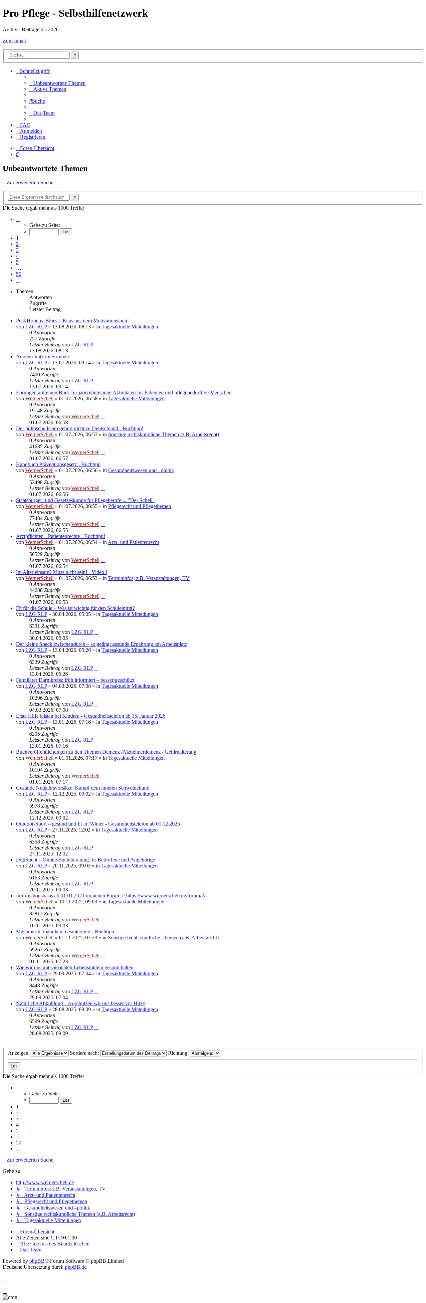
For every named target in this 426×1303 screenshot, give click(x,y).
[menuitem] (57, 83)
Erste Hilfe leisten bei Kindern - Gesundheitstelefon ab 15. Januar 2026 (90, 716)
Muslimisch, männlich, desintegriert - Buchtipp (65, 931)
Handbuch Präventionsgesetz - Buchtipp (58, 464)
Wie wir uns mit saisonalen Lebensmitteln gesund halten (74, 967)
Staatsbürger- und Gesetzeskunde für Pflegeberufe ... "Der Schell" (85, 500)
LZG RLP (36, 326)
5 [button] (17, 262)
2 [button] (17, 244)
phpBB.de (76, 1267)
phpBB (37, 1261)
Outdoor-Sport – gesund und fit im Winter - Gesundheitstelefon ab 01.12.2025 (98, 824)
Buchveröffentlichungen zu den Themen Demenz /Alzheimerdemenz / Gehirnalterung (106, 752)
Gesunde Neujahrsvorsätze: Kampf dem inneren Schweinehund (82, 788)
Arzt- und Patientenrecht (133, 542)
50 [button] (18, 274)
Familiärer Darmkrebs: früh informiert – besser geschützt (75, 680)
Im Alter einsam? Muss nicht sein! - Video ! (61, 572)
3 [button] (17, 250)
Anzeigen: (19, 1053)
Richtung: (179, 1053)
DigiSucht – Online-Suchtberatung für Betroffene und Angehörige (85, 859)
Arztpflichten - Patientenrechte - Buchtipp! (60, 536)
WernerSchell (39, 398)
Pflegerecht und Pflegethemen (139, 506)
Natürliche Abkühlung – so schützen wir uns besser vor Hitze (80, 1003)
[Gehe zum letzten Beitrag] (96, 344)
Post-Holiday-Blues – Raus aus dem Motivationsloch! (72, 320)
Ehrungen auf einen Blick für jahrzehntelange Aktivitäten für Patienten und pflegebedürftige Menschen (124, 392)
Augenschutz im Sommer (42, 356)
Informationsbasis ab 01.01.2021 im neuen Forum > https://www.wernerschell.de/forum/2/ (110, 895)
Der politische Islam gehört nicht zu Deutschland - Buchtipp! (79, 428)
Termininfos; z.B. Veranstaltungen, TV (149, 578)
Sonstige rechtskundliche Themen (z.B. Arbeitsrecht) (163, 434)
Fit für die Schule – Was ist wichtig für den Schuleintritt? (75, 608)
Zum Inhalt (14, 41)
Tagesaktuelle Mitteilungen (130, 326)
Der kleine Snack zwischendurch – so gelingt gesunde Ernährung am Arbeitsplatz (101, 644)
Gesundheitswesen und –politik (141, 470)
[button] (18, 219)
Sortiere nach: (85, 1053)
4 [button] (17, 256)
